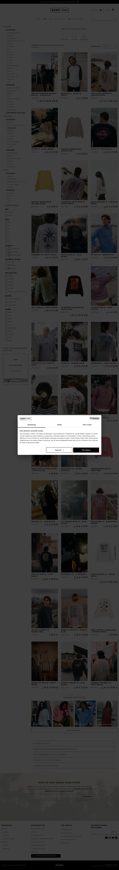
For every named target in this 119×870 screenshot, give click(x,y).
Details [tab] (59, 425)
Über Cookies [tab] (87, 425)
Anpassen (58, 450)
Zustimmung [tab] (32, 425)
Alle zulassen (86, 450)
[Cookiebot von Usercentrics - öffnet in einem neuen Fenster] (91, 418)
